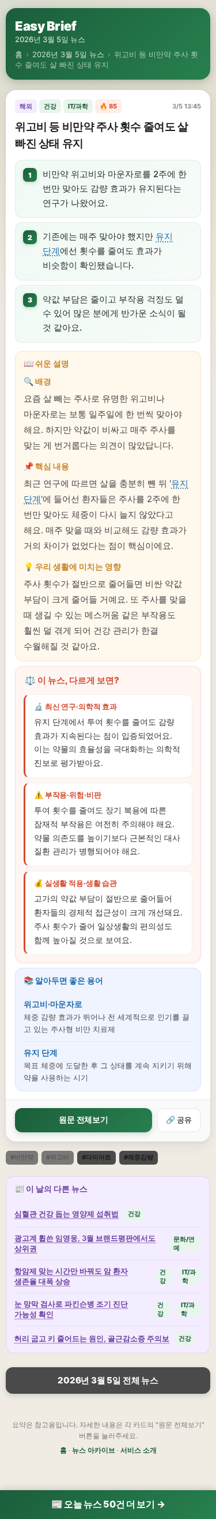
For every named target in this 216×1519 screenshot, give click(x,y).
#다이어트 (96, 1157)
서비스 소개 (138, 1450)
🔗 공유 (179, 1119)
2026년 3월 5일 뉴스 (68, 54)
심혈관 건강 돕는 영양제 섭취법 (66, 1213)
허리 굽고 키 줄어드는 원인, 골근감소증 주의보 (91, 1338)
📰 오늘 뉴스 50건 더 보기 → (108, 1504)
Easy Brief (45, 25)
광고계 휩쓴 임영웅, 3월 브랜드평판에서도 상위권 (85, 1243)
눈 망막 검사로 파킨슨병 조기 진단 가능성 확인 (71, 1309)
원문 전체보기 (83, 1119)
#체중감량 (138, 1157)
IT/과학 (78, 106)
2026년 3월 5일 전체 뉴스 (108, 1380)
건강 (50, 106)
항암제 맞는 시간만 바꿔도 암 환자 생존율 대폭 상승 (71, 1276)
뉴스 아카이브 (93, 1450)
